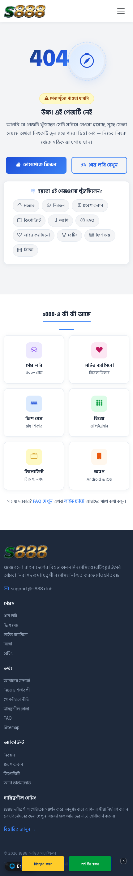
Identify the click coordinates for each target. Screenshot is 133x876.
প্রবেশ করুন (93, 205)
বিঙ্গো (28, 250)
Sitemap (11, 727)
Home (29, 205)
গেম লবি (10, 615)
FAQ (90, 220)
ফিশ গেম (103, 235)
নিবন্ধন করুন (43, 863)
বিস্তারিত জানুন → (20, 829)
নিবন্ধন (59, 205)
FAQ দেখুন (43, 501)
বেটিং (72, 235)
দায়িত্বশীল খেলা (16, 709)
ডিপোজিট (32, 220)
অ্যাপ (63, 220)
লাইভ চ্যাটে (74, 501)
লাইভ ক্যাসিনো (37, 235)
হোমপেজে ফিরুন (40, 165)
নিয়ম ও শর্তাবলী (17, 690)
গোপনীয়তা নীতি (16, 699)
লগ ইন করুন (90, 863)
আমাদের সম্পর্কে (17, 680)
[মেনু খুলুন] (121, 11)
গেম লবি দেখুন (103, 165)
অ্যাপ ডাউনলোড (17, 783)
